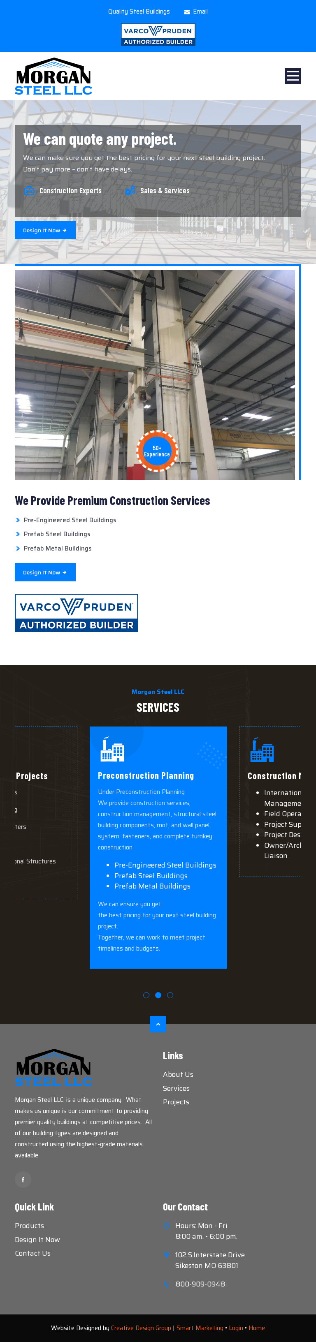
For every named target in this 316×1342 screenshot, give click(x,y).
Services (176, 1088)
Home (257, 1328)
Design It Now (37, 1239)
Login (236, 1328)
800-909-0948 (200, 1284)
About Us (178, 1074)
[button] (146, 995)
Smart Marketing (200, 1328)
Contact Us (33, 1253)
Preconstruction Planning (146, 775)
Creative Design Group (141, 1328)
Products (29, 1225)
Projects (176, 1102)
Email (200, 11)
